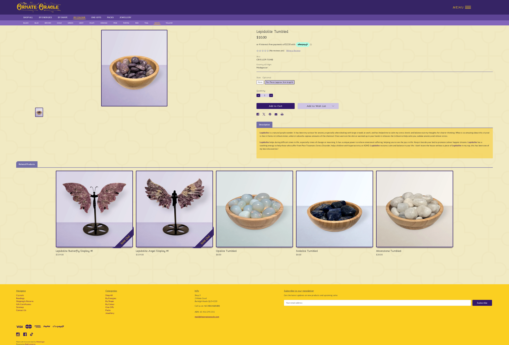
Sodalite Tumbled (307, 251)
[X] (264, 114)
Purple (126, 23)
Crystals (20, 295)
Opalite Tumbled (226, 251)
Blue (37, 23)
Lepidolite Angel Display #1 (152, 251)
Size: (263, 77)
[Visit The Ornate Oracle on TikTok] (32, 334)
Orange (103, 23)
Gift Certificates (23, 304)
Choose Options (254, 211)
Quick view (94, 206)
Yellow (169, 23)
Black (26, 23)
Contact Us (21, 310)
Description (264, 125)
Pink (115, 23)
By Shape (63, 17)
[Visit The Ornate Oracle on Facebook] (25, 334)
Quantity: (261, 90)
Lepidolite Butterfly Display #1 (74, 251)
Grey (81, 23)
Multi (92, 23)
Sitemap (20, 307)
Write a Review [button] (293, 51)
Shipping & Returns (25, 301)
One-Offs (96, 17)
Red (137, 23)
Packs (110, 17)
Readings (20, 298)
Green (70, 23)
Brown (48, 23)
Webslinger (40, 342)
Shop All (28, 17)
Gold (59, 23)
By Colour (79, 17)
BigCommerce (30, 344)
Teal (146, 23)
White (157, 23)
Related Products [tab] (27, 164)
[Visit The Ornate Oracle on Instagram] (18, 334)
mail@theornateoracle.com (207, 317)
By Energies (45, 17)
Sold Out (94, 211)
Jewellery (125, 17)
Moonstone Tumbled (388, 251)
